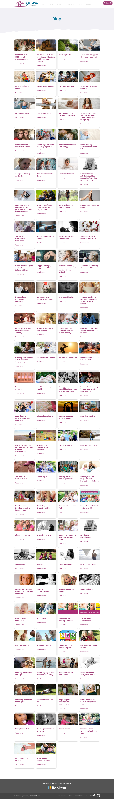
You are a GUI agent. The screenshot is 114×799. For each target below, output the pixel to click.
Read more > (19, 63)
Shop (80, 4)
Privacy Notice (63, 796)
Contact (88, 4)
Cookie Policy (88, 796)
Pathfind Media (34, 796)
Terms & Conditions (76, 796)
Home (44, 4)
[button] (60, 4)
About (52, 4)
